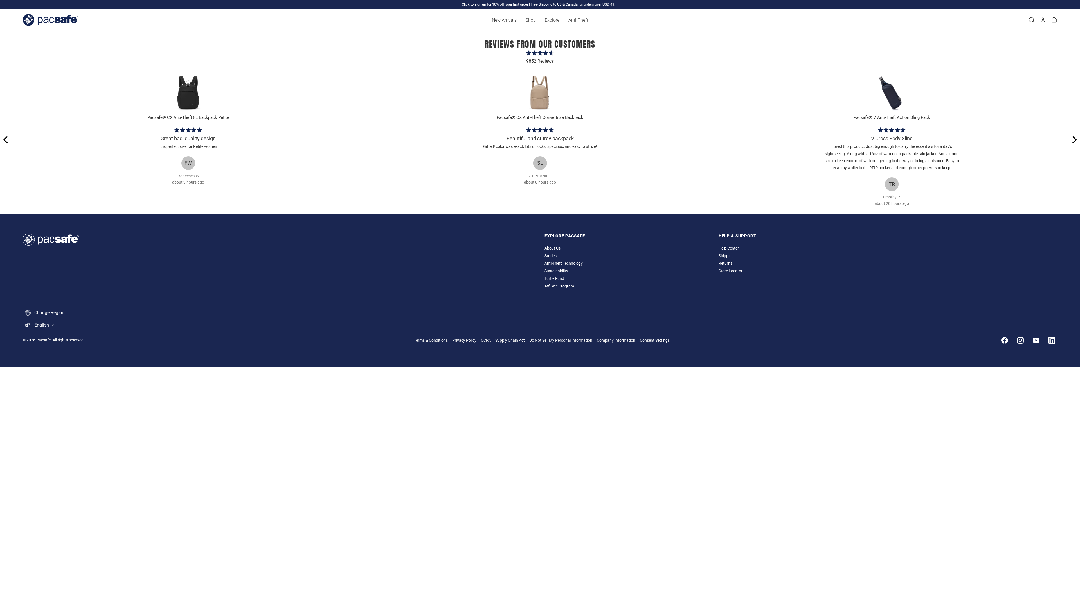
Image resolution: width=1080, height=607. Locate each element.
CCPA (486, 340)
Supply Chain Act (510, 340)
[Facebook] (1004, 340)
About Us (552, 248)
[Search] (1031, 20)
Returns (725, 263)
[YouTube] (1036, 340)
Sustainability (556, 271)
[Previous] (6, 139)
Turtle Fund (554, 278)
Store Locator (730, 271)
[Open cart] (1054, 20)
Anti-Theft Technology (563, 263)
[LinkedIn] (1052, 340)
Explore (552, 20)
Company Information (616, 340)
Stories (550, 255)
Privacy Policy (464, 340)
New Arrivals (504, 20)
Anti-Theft (578, 20)
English (41, 325)
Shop (531, 20)
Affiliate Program (559, 286)
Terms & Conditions (431, 340)
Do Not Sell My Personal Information (560, 340)
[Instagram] (1020, 340)
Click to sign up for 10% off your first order (495, 4)
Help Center (729, 248)
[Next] (1074, 139)
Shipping (726, 255)
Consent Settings (655, 340)
